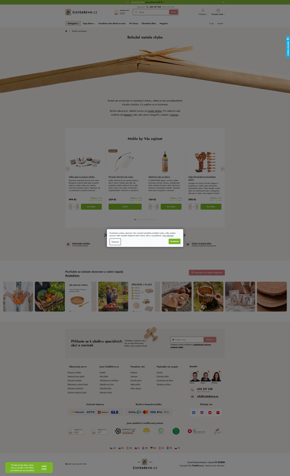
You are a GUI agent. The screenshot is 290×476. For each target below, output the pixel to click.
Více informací (168, 235)
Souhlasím (174, 241)
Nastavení (115, 242)
